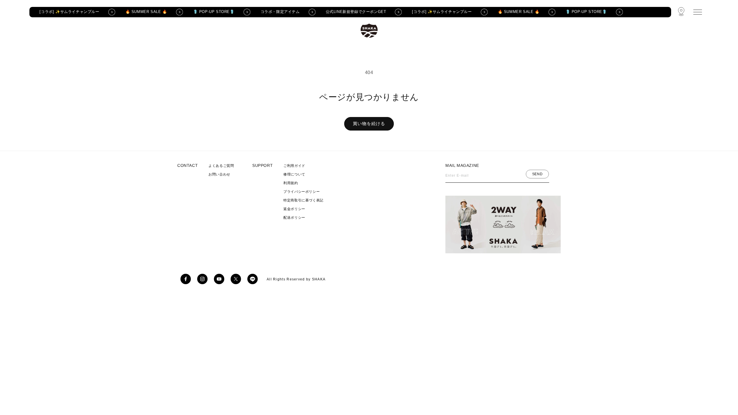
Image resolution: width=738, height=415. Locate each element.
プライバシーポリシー (301, 192)
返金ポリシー (294, 209)
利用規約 (290, 183)
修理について (294, 174)
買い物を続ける (369, 123)
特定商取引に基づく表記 (303, 200)
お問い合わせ (219, 174)
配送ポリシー (294, 218)
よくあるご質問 (221, 166)
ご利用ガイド (294, 166)
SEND (537, 174)
